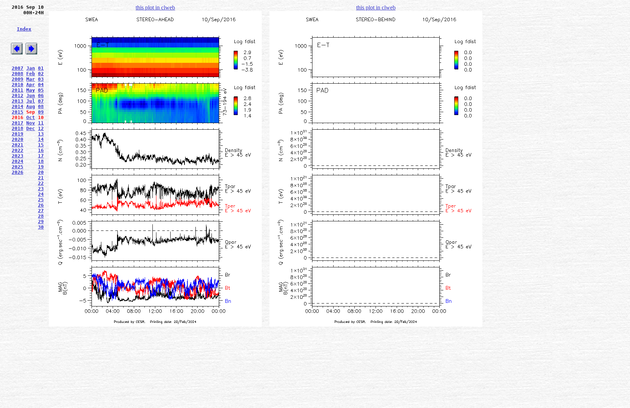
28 (41, 216)
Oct (30, 117)
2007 (17, 68)
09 (41, 112)
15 (41, 145)
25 (41, 199)
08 (41, 106)
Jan (30, 68)
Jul (30, 101)
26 (41, 205)
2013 (17, 101)
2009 (17, 79)
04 (41, 84)
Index (24, 29)
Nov (30, 123)
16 (41, 150)
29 (41, 221)
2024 (17, 161)
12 (41, 128)
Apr (30, 84)
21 (41, 177)
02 (41, 73)
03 (41, 79)
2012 (17, 95)
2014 (17, 106)
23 (41, 188)
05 (41, 90)
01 (41, 68)
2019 (17, 134)
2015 (17, 112)
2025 (17, 166)
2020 (17, 139)
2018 (17, 128)
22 (41, 183)
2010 (17, 84)
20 (41, 172)
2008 (17, 73)
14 (41, 139)
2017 (17, 123)
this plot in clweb (155, 7)
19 (41, 166)
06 (41, 95)
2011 (17, 90)
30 (41, 227)
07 (41, 101)
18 (41, 161)
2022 (17, 150)
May (30, 90)
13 (41, 134)
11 (41, 123)
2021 (17, 145)
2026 (17, 172)
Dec (30, 128)
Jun (30, 95)
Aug (30, 106)
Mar (30, 79)
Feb (30, 73)
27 (41, 210)
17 (41, 156)
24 (41, 194)
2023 (17, 156)
